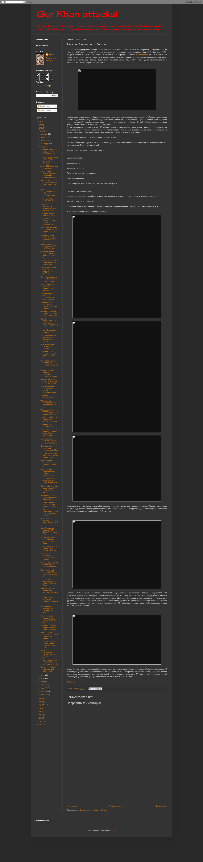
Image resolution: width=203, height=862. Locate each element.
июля (43, 675)
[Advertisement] (134, 784)
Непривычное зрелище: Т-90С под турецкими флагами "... (49, 522)
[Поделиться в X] (95, 688)
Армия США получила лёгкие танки (49, 167)
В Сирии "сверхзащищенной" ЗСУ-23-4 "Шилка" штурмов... (49, 513)
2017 (41, 705)
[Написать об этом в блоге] (92, 688)
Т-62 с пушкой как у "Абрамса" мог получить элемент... (49, 481)
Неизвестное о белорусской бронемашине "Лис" (49, 448)
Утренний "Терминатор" (46, 397)
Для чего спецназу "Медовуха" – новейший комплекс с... (49, 600)
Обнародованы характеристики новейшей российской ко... (47, 473)
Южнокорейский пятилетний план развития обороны (48, 441)
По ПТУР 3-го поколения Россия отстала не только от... (48, 184)
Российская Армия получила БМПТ (47, 200)
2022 (41, 125)
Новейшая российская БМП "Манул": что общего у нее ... (49, 279)
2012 (41, 721)
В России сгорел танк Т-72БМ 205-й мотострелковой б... (49, 662)
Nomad (51, 55)
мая (42, 682)
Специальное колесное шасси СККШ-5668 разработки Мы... (48, 174)
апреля (44, 685)
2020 (41, 131)
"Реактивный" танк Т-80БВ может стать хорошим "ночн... (49, 412)
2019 (41, 699)
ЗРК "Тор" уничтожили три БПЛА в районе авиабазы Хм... (49, 455)
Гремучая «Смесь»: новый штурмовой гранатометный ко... (49, 381)
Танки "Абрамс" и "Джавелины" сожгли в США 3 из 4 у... (49, 591)
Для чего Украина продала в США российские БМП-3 (48, 504)
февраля (44, 691)
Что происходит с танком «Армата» (48, 214)
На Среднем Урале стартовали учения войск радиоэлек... (49, 497)
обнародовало (142, 55)
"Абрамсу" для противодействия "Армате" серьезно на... (48, 404)
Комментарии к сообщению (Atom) (93, 810)
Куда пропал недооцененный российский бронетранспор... (48, 193)
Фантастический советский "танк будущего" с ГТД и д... (48, 619)
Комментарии (45, 110)
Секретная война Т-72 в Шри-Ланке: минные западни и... (49, 419)
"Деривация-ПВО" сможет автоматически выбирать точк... (47, 296)
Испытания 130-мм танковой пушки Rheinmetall (48, 669)
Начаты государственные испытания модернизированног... (49, 323)
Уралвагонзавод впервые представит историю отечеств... (49, 373)
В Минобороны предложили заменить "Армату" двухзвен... (48, 305)
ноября (44, 137)
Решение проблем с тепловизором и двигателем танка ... (49, 627)
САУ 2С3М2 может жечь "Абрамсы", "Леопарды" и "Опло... (47, 540)
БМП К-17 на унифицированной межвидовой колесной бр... (48, 433)
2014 (41, 715)
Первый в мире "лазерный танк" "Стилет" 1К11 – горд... (47, 610)
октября (44, 141)
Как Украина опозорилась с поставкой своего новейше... (48, 557)
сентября (45, 144)
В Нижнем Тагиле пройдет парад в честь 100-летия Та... (48, 355)
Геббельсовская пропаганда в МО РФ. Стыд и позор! (48, 246)
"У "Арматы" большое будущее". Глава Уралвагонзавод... (48, 152)
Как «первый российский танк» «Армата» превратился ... (48, 221)
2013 (41, 718)
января (44, 695)
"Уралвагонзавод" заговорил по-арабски (47, 346)
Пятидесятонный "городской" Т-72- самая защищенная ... (49, 573)
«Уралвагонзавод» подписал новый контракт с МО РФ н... (48, 238)
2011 (41, 724)
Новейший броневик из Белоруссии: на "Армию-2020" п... (48, 230)
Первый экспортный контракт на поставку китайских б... (49, 364)
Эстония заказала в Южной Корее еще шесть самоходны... (49, 314)
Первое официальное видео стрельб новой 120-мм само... (49, 489)
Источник (71, 682)
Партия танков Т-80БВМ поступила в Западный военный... (49, 635)
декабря (44, 134)
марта (43, 688)
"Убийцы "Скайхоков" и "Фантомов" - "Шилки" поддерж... (49, 565)
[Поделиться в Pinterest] (100, 688)
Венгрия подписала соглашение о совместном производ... (48, 338)
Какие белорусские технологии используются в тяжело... (47, 287)
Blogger (112, 830)
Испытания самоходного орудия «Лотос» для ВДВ (47, 654)
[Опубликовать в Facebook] (97, 688)
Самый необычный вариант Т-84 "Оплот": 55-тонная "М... (49, 531)
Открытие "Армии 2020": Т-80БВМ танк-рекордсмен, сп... (48, 254)
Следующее (72, 806)
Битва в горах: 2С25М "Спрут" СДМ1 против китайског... (48, 548)
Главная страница (116, 806)
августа (44, 147)
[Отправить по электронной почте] (90, 688)
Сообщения (44, 106)
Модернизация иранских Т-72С (47, 425)
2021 (41, 128)
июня (43, 678)
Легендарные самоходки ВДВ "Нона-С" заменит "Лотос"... (48, 582)
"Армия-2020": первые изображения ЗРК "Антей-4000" (49, 263)
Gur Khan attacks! (77, 14)
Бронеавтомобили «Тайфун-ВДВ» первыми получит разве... (48, 645)
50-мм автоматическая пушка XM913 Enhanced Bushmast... (49, 160)
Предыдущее (160, 806)
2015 (41, 712)
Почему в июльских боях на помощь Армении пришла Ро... (48, 463)
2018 (41, 702)
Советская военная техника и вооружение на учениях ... (48, 271)
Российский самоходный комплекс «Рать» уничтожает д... (48, 207)
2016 (41, 708)
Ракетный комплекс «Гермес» (48, 331)
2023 (41, 121)
